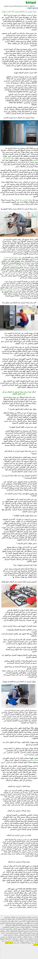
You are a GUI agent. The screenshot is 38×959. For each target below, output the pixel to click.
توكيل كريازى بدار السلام (23, 200)
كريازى (15, 907)
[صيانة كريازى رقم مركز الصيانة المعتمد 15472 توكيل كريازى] (31, 2)
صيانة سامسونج (32, 760)
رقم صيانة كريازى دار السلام (10, 290)
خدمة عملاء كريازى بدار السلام (16, 266)
